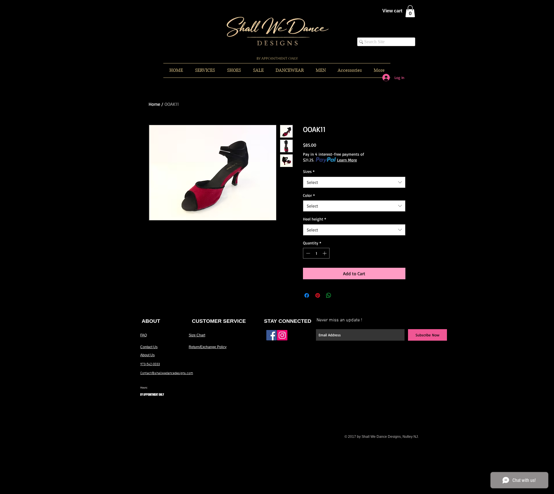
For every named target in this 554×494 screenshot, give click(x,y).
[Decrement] (307, 253)
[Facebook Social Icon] (271, 335)
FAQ (143, 335)
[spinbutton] (316, 253)
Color (309, 195)
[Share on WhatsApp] (328, 295)
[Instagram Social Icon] (282, 335)
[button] (410, 11)
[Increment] (325, 253)
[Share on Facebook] (306, 295)
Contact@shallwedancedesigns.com (166, 373)
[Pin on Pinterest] (317, 295)
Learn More (347, 159)
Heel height (314, 218)
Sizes (309, 171)
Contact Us (149, 347)
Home (154, 104)
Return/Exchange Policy (208, 347)
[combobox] (354, 182)
